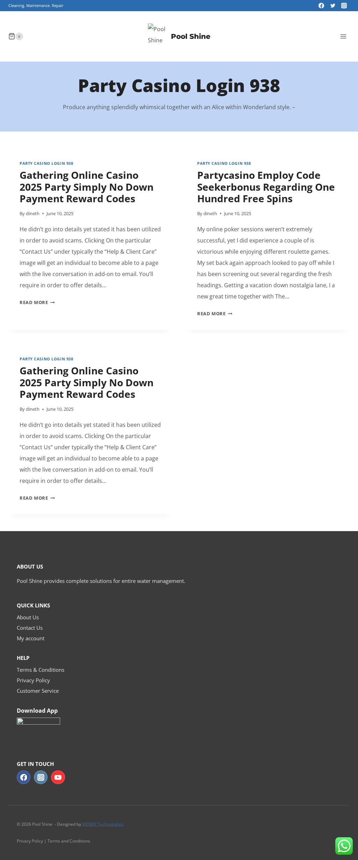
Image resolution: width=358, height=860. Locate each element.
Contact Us (30, 627)
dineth (33, 213)
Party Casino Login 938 (46, 163)
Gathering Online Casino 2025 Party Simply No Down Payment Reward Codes (86, 186)
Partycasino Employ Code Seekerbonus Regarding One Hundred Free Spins (266, 186)
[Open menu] (343, 36)
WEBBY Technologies (102, 824)
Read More (37, 302)
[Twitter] (332, 5)
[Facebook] (321, 5)
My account (30, 638)
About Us (28, 617)
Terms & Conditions (40, 669)
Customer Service (38, 690)
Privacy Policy (33, 680)
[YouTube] (58, 777)
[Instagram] (344, 5)
